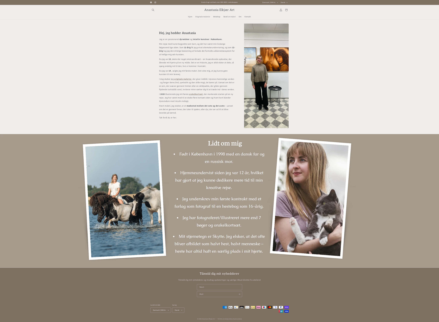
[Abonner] (239, 294)
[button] (153, 10)
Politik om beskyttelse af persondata (230, 319)
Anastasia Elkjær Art (208, 319)
